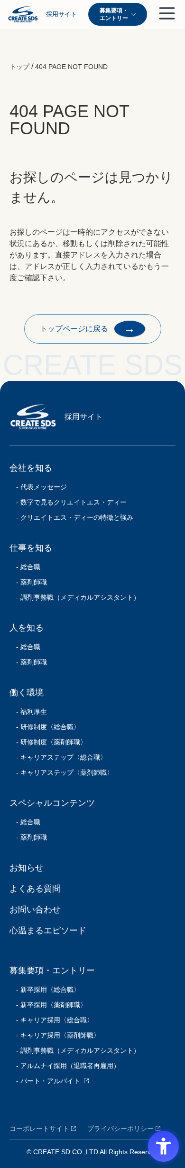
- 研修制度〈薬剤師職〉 (48, 742)
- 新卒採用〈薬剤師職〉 (48, 1005)
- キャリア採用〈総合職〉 (51, 1020)
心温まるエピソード (47, 930)
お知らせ (26, 867)
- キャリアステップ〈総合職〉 (58, 757)
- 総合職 (24, 567)
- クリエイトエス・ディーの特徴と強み (71, 517)
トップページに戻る (88, 328)
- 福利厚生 (28, 711)
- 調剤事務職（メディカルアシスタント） (74, 597)
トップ (19, 66)
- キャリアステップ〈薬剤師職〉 (61, 772)
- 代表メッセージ (38, 487)
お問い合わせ (35, 909)
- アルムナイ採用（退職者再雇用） (64, 1065)
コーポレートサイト (39, 1128)
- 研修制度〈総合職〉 (44, 727)
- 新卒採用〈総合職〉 (44, 989)
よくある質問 (35, 888)
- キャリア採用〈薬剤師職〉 (54, 1035)
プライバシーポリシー (120, 1128)
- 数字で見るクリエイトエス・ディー (68, 502)
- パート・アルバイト (44, 1081)
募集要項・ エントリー (114, 14)
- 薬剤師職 (28, 582)
